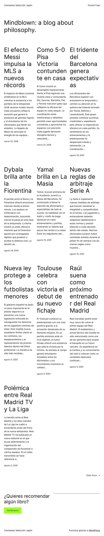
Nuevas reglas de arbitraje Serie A (82, 180)
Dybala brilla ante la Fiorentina (18, 180)
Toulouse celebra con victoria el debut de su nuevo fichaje (50, 289)
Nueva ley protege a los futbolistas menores (18, 282)
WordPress (94, 530)
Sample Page (94, 5)
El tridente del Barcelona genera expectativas (84, 67)
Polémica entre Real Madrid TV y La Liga (18, 398)
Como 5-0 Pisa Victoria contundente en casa (52, 64)
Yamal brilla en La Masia (52, 176)
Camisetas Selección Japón (18, 5)
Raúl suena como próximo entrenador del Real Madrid (84, 289)
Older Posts (93, 475)
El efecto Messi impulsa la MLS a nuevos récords (18, 67)
